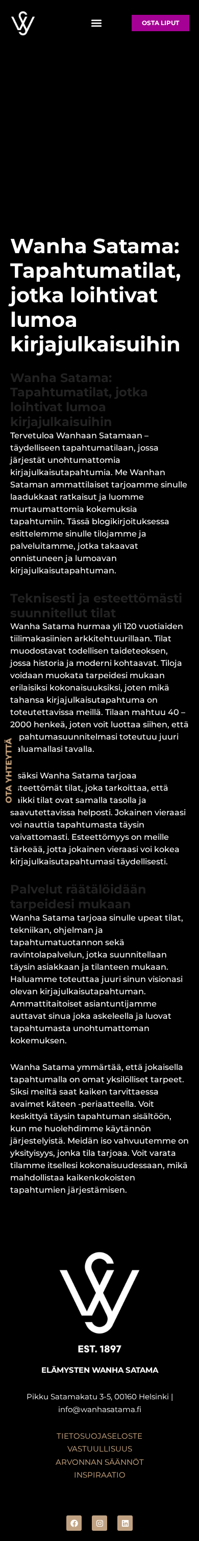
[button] (96, 22)
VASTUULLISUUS (99, 1449)
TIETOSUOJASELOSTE (99, 1436)
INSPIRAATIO (100, 1475)
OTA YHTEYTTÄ (9, 770)
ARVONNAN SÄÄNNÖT (100, 1462)
